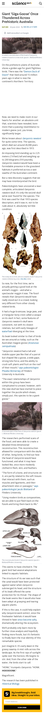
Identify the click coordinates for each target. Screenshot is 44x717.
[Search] (40, 3)
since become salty (27, 619)
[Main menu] (4, 3)
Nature (5, 27)
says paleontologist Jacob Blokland (20, 487)
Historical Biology (10, 683)
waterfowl (7, 331)
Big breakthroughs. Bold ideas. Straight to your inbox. (25, 694)
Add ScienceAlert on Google (18, 33)
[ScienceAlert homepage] (22, 3)
